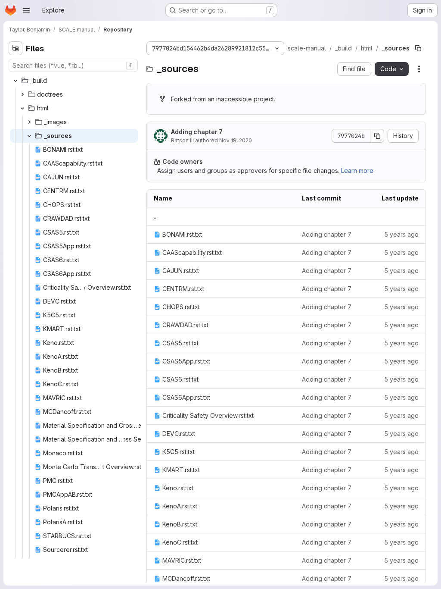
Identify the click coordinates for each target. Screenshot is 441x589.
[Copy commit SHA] (377, 136)
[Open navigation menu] (26, 10)
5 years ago (401, 234)
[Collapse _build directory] (15, 80)
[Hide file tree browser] (15, 48)
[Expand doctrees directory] (22, 94)
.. (155, 216)
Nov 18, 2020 (235, 140)
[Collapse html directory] (22, 108)
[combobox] (73, 65)
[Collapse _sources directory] (29, 136)
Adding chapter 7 (197, 131)
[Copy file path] (418, 48)
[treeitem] (74, 81)
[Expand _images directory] (29, 122)
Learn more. (358, 170)
